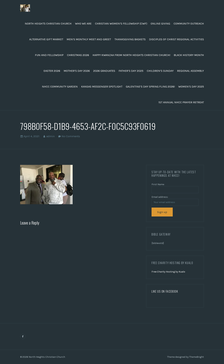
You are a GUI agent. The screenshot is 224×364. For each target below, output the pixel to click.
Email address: (160, 196)
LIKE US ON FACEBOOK (165, 291)
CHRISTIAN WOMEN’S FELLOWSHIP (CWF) (121, 23)
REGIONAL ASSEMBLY (190, 70)
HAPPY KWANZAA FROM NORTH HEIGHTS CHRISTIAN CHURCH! (131, 55)
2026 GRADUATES (104, 70)
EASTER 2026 (52, 70)
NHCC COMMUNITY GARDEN (60, 86)
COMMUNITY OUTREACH (189, 23)
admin (50, 136)
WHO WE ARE (83, 23)
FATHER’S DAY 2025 (131, 70)
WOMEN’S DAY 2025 (191, 86)
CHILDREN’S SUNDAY (160, 70)
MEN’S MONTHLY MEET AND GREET (89, 39)
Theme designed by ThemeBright (185, 356)
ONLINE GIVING (160, 23)
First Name (158, 184)
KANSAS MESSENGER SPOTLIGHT (101, 86)
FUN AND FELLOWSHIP (49, 55)
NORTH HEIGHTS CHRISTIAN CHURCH (48, 23)
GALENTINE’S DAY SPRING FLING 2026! (150, 86)
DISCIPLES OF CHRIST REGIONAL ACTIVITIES (176, 39)
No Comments (71, 136)
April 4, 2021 (31, 136)
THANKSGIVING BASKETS (130, 39)
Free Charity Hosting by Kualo (168, 271)
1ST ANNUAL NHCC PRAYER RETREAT (181, 102)
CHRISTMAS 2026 (78, 55)
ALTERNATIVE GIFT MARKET (46, 39)
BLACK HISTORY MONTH (189, 55)
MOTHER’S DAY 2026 (77, 70)
